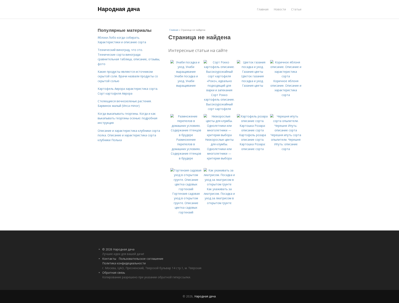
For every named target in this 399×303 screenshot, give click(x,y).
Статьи (296, 9)
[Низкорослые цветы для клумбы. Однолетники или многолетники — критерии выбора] (219, 135)
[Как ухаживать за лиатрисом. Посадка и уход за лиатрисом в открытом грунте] (219, 184)
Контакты (109, 259)
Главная (262, 9)
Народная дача (119, 9)
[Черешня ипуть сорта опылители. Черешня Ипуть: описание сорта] (285, 130)
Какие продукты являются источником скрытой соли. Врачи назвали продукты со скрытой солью (128, 76)
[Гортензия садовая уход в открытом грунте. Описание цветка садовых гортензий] (186, 189)
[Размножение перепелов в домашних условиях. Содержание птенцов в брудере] (186, 135)
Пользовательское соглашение (141, 259)
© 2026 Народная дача (118, 249)
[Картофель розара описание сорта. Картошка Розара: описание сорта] (252, 130)
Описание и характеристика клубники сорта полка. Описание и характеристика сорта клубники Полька (129, 135)
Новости (280, 9)
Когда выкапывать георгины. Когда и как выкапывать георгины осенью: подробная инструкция (127, 118)
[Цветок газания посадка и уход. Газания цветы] (252, 72)
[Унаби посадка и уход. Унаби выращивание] (186, 72)
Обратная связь (113, 273)
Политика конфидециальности (124, 263)
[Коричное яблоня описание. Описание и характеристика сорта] (285, 76)
